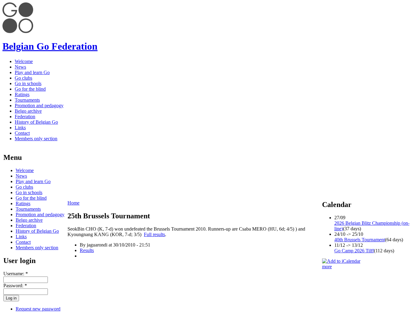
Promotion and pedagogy (39, 105)
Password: (15, 285)
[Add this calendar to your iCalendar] (341, 261)
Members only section (36, 138)
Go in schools (28, 83)
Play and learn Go (32, 72)
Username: (15, 273)
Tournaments (27, 100)
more (327, 266)
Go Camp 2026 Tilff (354, 250)
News (20, 67)
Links (20, 127)
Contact (22, 133)
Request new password (38, 308)
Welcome (24, 61)
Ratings (22, 94)
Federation (25, 116)
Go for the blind (30, 89)
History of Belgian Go (36, 122)
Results (87, 250)
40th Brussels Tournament (359, 239)
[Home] (17, 31)
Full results (154, 234)
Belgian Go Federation (50, 46)
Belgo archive (28, 111)
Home (73, 202)
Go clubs (23, 78)
